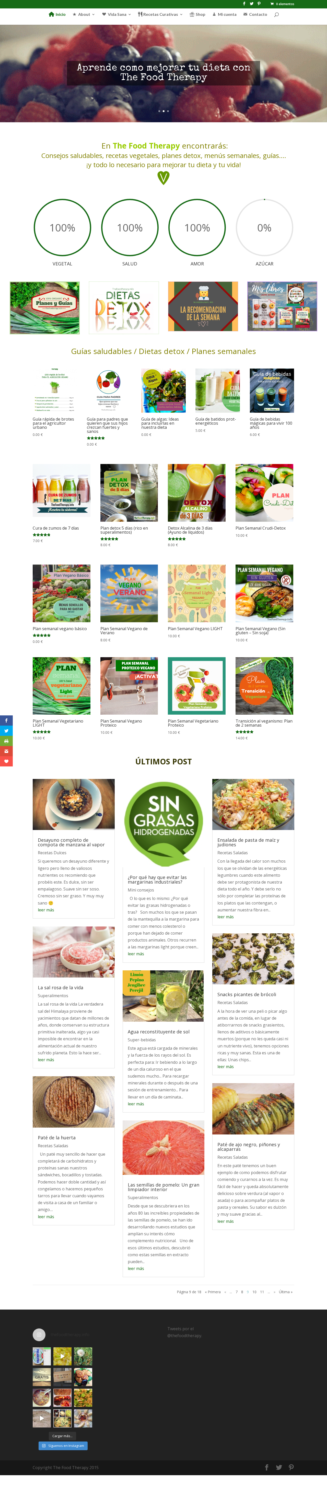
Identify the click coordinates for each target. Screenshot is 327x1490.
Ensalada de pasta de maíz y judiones (248, 842)
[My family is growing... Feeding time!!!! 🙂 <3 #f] (42, 1418)
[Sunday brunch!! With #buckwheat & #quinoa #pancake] (62, 1398)
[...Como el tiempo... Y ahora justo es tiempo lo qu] (42, 1377)
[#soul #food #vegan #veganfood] (62, 1418)
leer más (46, 910)
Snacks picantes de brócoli (246, 994)
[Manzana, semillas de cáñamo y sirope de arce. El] (83, 1418)
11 (262, 1291)
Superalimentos (53, 995)
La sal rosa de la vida (60, 987)
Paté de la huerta (57, 1137)
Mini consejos (141, 890)
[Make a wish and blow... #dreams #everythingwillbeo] (83, 1356)
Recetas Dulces (52, 853)
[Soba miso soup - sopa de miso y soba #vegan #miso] (42, 1398)
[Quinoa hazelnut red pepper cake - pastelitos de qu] (83, 1377)
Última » (286, 1291)
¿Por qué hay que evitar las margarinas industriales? (157, 879)
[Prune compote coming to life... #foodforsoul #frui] (62, 1356)
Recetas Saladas (53, 1146)
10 (254, 1291)
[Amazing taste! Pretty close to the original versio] (42, 1356)
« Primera (213, 1291)
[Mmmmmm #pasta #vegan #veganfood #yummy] (83, 1398)
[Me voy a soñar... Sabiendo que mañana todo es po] (62, 1377)
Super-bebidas (142, 1040)
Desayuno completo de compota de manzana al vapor (71, 842)
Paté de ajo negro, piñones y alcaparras (248, 1146)
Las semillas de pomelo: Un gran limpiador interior (163, 1187)
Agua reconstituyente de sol (159, 1032)
